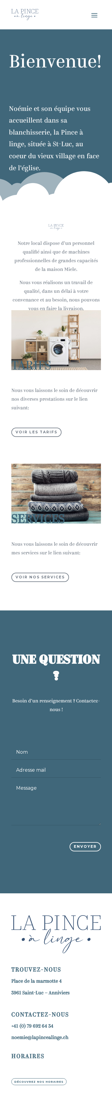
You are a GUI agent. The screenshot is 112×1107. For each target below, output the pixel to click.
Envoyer (85, 846)
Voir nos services (40, 577)
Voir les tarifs (36, 432)
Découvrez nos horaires (39, 1081)
